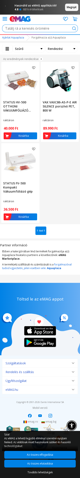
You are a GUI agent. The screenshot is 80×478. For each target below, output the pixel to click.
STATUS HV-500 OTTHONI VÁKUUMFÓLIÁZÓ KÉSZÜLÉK (15, 106)
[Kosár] (75, 19)
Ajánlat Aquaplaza (13, 37)
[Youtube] (40, 416)
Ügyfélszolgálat (16, 381)
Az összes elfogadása (40, 455)
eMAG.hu (12, 390)
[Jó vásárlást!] (20, 18)
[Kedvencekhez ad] (33, 67)
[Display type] (7, 49)
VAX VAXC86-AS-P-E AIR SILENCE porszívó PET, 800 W (60, 106)
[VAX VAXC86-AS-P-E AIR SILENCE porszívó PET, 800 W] (60, 80)
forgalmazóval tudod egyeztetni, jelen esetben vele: (37, 266)
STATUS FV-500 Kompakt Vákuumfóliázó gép (18, 187)
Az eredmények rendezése (21, 59)
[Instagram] (50, 416)
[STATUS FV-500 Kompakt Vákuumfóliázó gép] (20, 161)
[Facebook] (30, 416)
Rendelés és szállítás (20, 372)
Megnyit (72, 7)
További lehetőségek (40, 472)
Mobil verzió (40, 408)
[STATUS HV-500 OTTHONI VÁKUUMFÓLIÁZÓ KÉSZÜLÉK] (20, 80)
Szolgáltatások (16, 363)
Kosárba (24, 136)
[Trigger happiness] (5, 19)
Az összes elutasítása (40, 463)
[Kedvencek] (65, 19)
